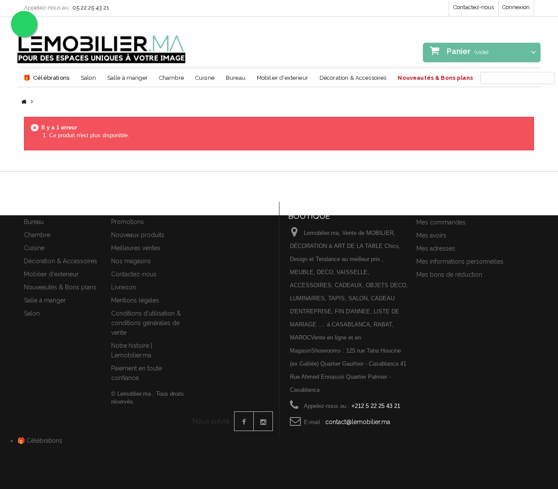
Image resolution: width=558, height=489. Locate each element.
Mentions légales (135, 300)
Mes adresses (435, 248)
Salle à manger (127, 78)
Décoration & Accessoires (353, 78)
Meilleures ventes (135, 247)
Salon (88, 78)
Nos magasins (131, 261)
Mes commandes (441, 222)
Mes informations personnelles (460, 261)
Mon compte (437, 207)
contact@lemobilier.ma (357, 421)
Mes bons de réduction (449, 274)
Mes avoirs (431, 235)
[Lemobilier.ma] (101, 43)
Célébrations (46, 77)
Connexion (516, 7)
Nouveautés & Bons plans (435, 78)
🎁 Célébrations (39, 440)
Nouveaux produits (137, 234)
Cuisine (204, 78)
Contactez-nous (473, 7)
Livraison (123, 287)
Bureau (235, 78)
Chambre (171, 78)
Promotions (127, 221)
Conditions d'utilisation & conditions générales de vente (146, 323)
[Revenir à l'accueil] (24, 102)
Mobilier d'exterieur (282, 78)
